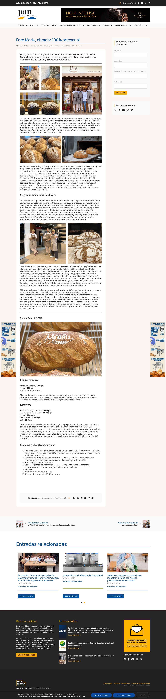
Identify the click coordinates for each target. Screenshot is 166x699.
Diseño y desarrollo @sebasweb (136, 685)
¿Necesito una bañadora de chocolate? (83, 575)
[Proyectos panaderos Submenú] (83, 25)
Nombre (118, 50)
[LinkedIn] (81, 498)
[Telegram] (89, 498)
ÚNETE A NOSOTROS (26, 655)
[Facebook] (74, 498)
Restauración (93, 25)
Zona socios (121, 25)
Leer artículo (26, 596)
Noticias (30, 25)
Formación (108, 25)
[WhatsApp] (85, 498)
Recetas (45, 25)
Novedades (32, 586)
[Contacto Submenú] (146, 25)
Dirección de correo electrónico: (129, 71)
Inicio (21, 25)
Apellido (118, 61)
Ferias (54, 25)
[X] (78, 498)
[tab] (81, 602)
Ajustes (142, 695)
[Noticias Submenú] (38, 25)
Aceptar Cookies (101, 695)
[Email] (92, 498)
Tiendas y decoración (33, 45)
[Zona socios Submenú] (130, 25)
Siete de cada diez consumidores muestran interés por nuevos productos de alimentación (124, 578)
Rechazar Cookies (123, 695)
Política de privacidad (141, 683)
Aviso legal (107, 683)
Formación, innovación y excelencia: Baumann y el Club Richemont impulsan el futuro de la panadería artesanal (38, 578)
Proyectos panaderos (70, 25)
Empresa (118, 81)
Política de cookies (122, 683)
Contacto (138, 25)
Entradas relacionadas (41, 544)
